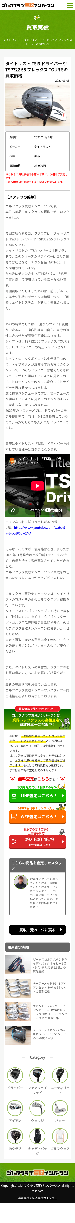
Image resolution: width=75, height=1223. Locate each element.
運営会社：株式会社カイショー (37, 1198)
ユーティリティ (60, 1090)
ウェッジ (37, 1120)
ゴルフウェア (60, 1148)
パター (60, 1120)
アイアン (15, 1120)
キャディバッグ (37, 1151)
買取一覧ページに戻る (37, 929)
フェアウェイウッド (37, 1090)
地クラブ (15, 1148)
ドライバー (15, 1087)
